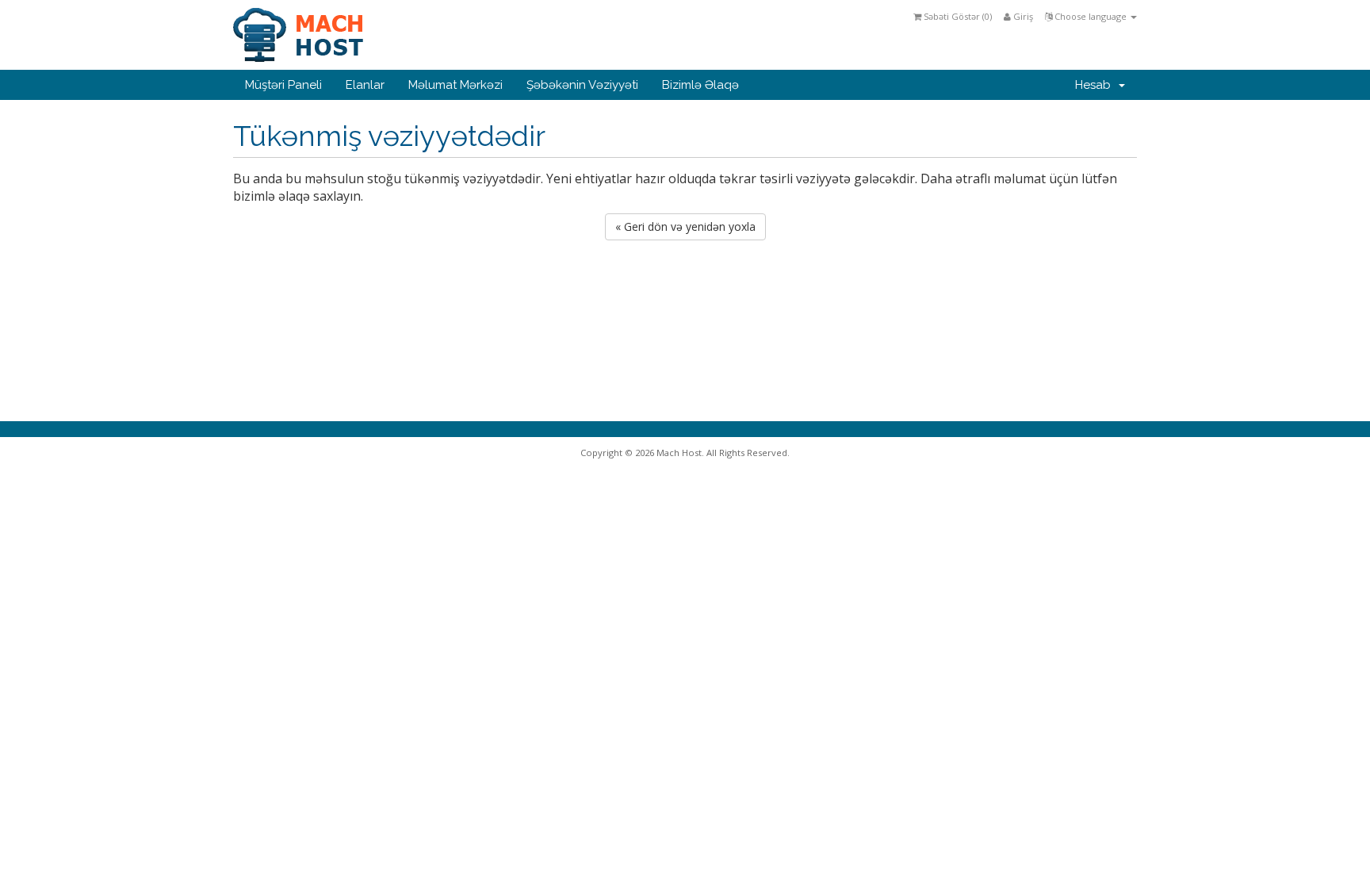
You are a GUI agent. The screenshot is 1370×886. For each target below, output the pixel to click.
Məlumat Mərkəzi (455, 85)
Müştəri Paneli (283, 85)
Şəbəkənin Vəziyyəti (582, 85)
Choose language (1090, 16)
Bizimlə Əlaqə (700, 85)
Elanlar (365, 85)
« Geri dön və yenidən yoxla (685, 226)
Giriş (1022, 16)
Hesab (1096, 85)
